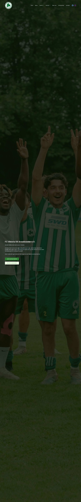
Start (32, 5)
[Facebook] (73, 5)
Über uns (54, 5)
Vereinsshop (61, 5)
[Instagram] (75, 5)
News (36, 5)
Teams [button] (41, 5)
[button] (43, 5)
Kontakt (68, 5)
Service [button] (47, 5)
